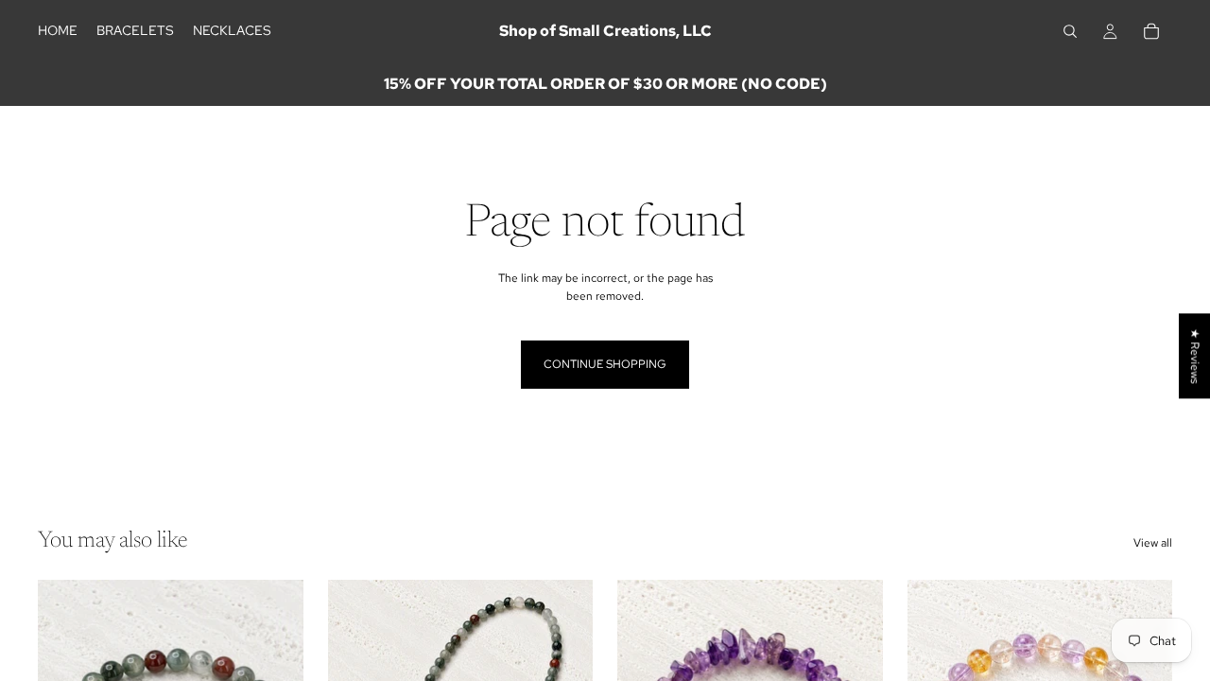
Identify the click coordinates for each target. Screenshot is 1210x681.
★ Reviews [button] (1194, 355)
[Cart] (1151, 31)
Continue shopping (605, 364)
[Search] (1070, 31)
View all (1152, 542)
